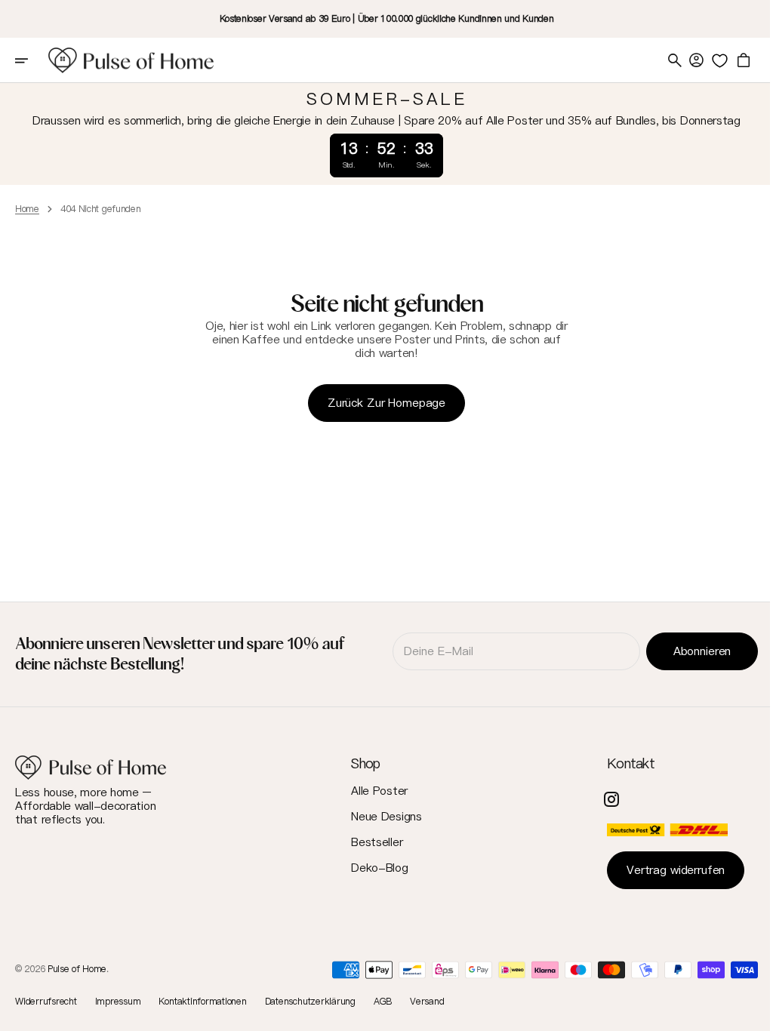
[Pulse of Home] (131, 60)
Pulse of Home (77, 969)
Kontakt (619, 763)
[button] (31, 60)
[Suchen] (663, 60)
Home (27, 209)
